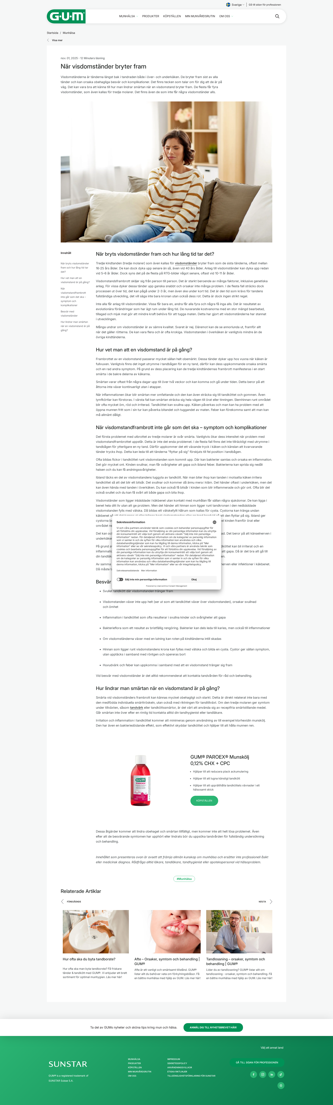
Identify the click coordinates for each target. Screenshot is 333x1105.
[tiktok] (280, 1074)
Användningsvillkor (179, 1067)
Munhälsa (127, 16)
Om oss (224, 16)
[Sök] (274, 16)
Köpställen (172, 16)
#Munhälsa (184, 879)
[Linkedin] (271, 1074)
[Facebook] (253, 1074)
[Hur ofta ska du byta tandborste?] (96, 931)
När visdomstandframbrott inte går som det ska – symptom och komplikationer (73, 297)
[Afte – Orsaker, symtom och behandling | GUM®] (167, 931)
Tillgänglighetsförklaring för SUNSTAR (191, 1076)
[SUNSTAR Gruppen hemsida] (78, 1064)
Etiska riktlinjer (177, 1072)
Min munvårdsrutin (200, 16)
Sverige (237, 4)
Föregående (74, 901)
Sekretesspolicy (177, 1063)
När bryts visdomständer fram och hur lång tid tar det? (75, 267)
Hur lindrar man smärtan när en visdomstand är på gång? (75, 326)
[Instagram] (262, 1074)
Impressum (173, 1059)
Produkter (150, 16)
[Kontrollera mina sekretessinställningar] (281, 1085)
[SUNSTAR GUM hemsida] (66, 16)
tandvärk (136, 707)
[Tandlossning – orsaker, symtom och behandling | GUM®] (239, 931)
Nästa (262, 901)
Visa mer (57, 40)
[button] (204, 801)
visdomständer (186, 263)
